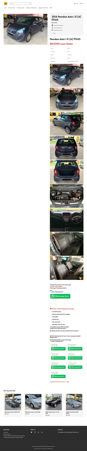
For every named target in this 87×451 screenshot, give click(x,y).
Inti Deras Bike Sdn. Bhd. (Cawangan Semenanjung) (14, 435)
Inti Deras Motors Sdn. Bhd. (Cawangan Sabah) (13, 437)
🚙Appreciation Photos (43, 7)
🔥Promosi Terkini (11, 7)
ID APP (50, 7)
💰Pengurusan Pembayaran (31, 7)
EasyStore (53, 446)
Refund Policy (50, 448)
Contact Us (6, 432)
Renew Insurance (7, 434)
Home (5, 7)
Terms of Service (37, 448)
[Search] (30, 3)
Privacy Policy (44, 448)
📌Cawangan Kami (20, 7)
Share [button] (54, 33)
